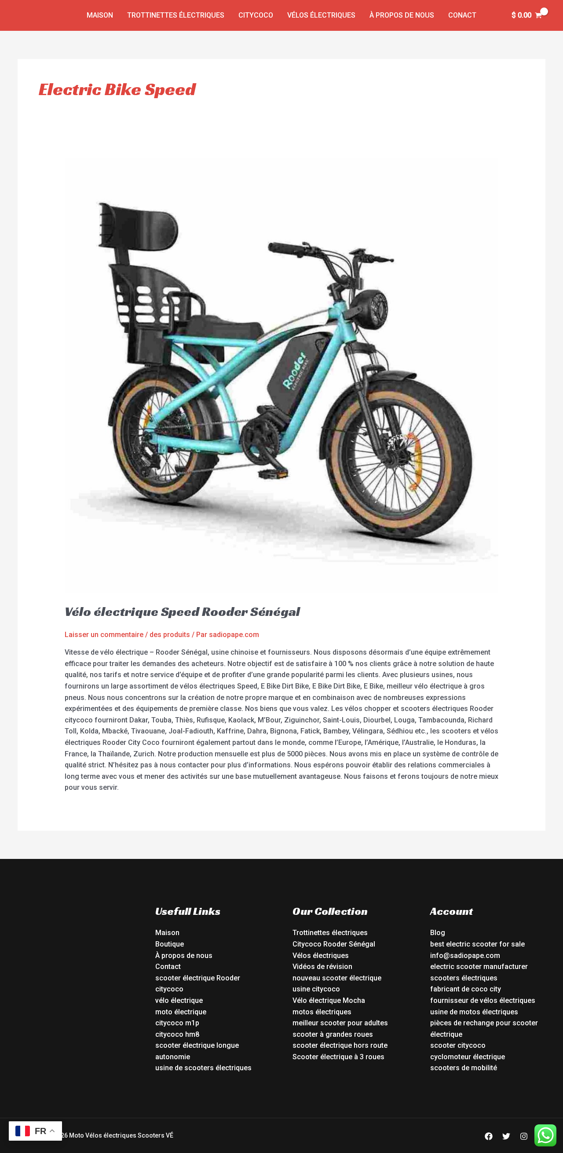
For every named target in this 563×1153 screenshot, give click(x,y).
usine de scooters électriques (203, 1068)
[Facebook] (489, 1136)
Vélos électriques (321, 15)
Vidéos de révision (322, 966)
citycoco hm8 (177, 1034)
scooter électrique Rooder (197, 978)
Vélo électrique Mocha (328, 1000)
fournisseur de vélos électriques (482, 1000)
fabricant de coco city (465, 989)
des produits (170, 634)
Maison (100, 15)
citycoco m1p (177, 1023)
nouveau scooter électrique (336, 978)
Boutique (169, 944)
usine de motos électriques (474, 1012)
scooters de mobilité (463, 1068)
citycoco (169, 989)
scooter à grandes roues (332, 1034)
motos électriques (321, 1012)
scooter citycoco (458, 1045)
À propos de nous (401, 15)
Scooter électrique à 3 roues (338, 1057)
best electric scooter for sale (477, 944)
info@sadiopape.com (465, 955)
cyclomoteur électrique (467, 1057)
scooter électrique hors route (340, 1045)
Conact (462, 15)
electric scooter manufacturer (479, 966)
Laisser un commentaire (104, 634)
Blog (437, 932)
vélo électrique (179, 1000)
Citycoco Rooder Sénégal (333, 944)
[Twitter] (506, 1136)
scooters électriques (463, 978)
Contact (168, 966)
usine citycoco (316, 989)
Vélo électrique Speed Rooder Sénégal (182, 611)
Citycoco (255, 15)
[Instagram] (524, 1136)
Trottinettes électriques (175, 15)
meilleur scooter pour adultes (340, 1023)
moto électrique (180, 1012)
